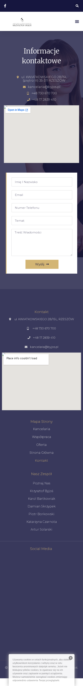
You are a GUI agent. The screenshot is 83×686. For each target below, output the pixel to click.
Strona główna (42, 453)
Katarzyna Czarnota (41, 522)
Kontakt (41, 460)
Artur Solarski (41, 529)
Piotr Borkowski (41, 514)
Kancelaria (41, 429)
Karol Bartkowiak (41, 499)
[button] (77, 21)
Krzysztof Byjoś (41, 491)
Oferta (41, 445)
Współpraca (41, 437)
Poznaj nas (41, 483)
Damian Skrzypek (42, 506)
